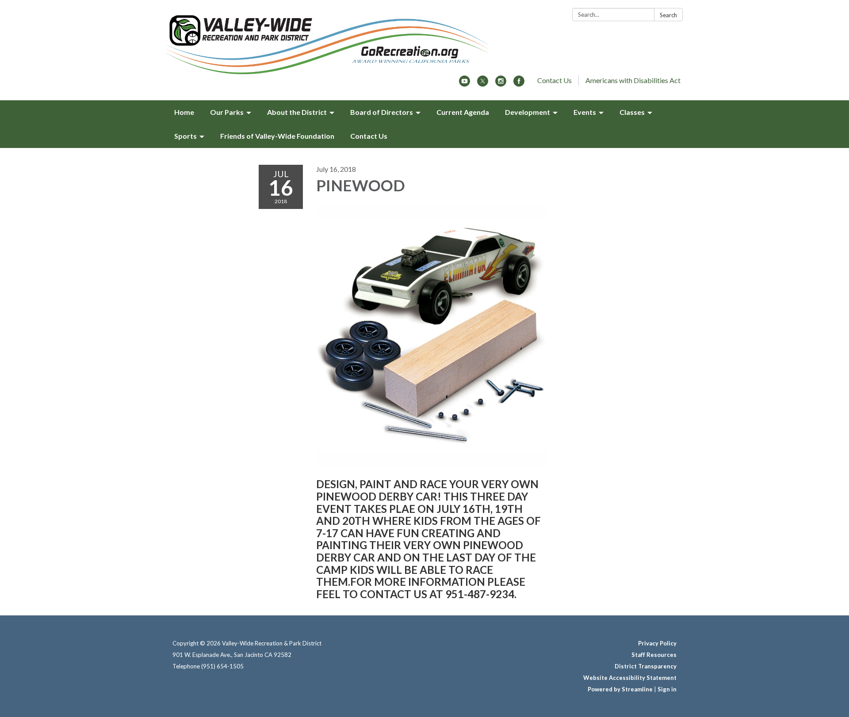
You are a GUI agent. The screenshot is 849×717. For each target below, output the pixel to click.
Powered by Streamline (620, 689)
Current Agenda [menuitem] (462, 112)
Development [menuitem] (527, 112)
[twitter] (482, 84)
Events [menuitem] (585, 112)
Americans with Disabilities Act (633, 80)
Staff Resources (654, 654)
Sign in (667, 689)
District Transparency (646, 666)
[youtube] (464, 84)
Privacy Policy (657, 643)
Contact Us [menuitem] (368, 136)
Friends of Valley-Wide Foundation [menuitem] (277, 136)
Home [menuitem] (184, 112)
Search (668, 15)
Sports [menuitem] (185, 136)
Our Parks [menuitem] (227, 112)
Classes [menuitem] (632, 112)
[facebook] (518, 84)
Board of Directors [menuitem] (381, 112)
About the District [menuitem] (297, 112)
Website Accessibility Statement (630, 677)
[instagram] (500, 84)
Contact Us (554, 80)
